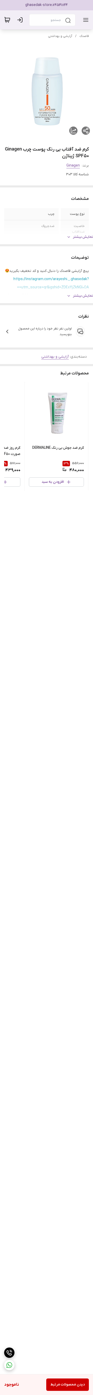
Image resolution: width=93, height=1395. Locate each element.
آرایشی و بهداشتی (60, 36)
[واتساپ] (9, 1365)
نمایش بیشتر (83, 236)
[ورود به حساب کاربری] (21, 19)
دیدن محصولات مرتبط (67, 1384)
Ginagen (73, 165)
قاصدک (84, 36)
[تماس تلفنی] (9, 1352)
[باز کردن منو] (85, 20)
